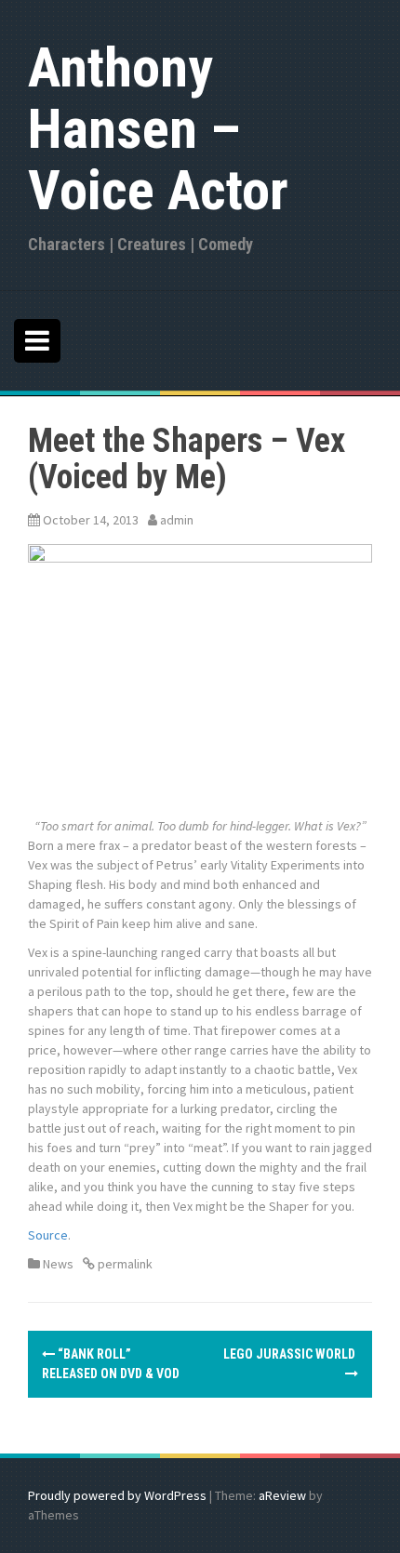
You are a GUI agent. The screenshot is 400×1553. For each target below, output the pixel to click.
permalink (124, 1263)
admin (176, 519)
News (58, 1263)
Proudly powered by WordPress (117, 1495)
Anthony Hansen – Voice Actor (158, 128)
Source (48, 1235)
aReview (282, 1495)
